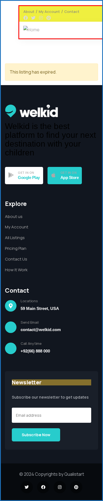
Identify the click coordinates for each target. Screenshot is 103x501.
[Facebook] (25, 18)
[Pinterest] (48, 18)
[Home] (31, 30)
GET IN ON (26, 172)
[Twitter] (33, 18)
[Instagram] (41, 18)
